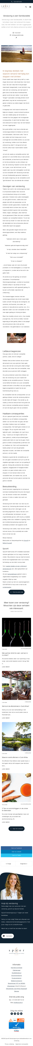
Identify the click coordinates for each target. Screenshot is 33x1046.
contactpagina (7, 587)
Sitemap (16, 991)
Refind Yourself (7, 543)
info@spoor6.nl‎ (18, 1002)
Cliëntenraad (16, 970)
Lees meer (6, 667)
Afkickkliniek (11, 986)
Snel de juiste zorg (16, 592)
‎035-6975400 (17, 1)
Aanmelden (7, 936)
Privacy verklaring (9, 1044)
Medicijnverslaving (16, 981)
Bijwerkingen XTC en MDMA (16, 983)
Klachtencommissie (16, 967)
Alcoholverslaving (16, 975)
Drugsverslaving (16, 978)
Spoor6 (26, 540)
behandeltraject (12, 574)
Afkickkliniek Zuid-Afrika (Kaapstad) (16, 988)
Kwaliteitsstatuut (16, 973)
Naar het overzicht (16, 829)
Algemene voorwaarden (22, 1044)
